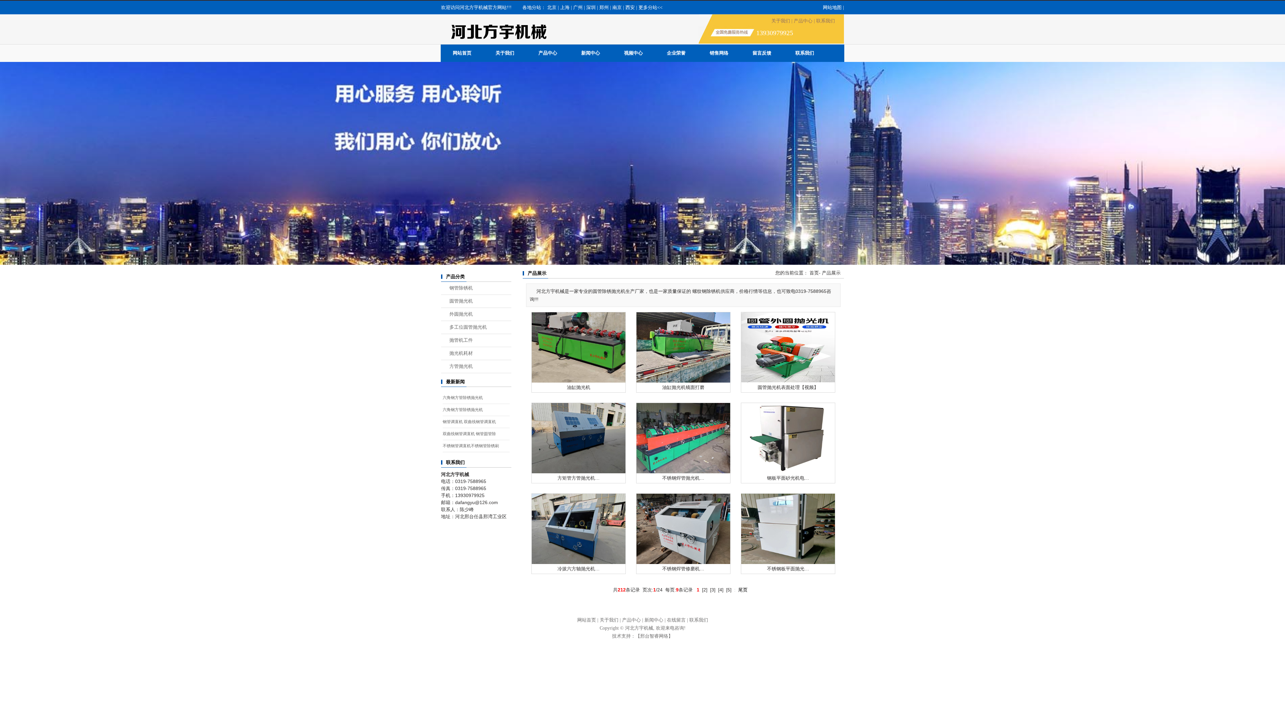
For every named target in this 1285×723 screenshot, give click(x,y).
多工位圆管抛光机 (468, 327)
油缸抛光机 (578, 387)
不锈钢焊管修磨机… (683, 568)
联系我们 (825, 20)
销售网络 (719, 53)
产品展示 (831, 272)
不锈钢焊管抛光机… (683, 478)
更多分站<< (650, 7)
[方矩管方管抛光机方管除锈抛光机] (578, 437)
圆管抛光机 (461, 301)
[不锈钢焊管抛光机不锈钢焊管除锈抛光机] (683, 437)
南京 (617, 7)
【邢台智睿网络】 (654, 636)
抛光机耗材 (461, 353)
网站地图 (832, 7)
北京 (551, 7)
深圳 (591, 7)
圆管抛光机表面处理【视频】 (788, 387)
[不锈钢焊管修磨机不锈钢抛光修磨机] (683, 528)
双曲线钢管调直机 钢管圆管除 (469, 433)
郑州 (604, 7)
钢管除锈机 (461, 288)
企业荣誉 (676, 53)
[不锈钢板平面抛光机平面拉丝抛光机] (788, 528)
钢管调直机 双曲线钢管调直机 (469, 421)
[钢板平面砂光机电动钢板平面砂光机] (788, 437)
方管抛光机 (461, 366)
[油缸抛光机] (578, 347)
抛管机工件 (461, 340)
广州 (578, 7)
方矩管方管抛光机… (579, 478)
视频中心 (633, 53)
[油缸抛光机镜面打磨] (683, 347)
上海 (565, 7)
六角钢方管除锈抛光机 (463, 397)
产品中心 (803, 20)
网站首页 (462, 53)
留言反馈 (762, 53)
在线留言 (676, 620)
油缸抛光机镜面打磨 (683, 387)
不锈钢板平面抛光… (788, 568)
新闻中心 (590, 53)
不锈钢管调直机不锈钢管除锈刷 (471, 446)
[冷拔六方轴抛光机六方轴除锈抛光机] (578, 528)
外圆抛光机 (461, 314)
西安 (630, 7)
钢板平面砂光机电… (788, 478)
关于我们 (780, 20)
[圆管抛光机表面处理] (788, 347)
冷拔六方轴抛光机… (579, 568)
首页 (814, 272)
